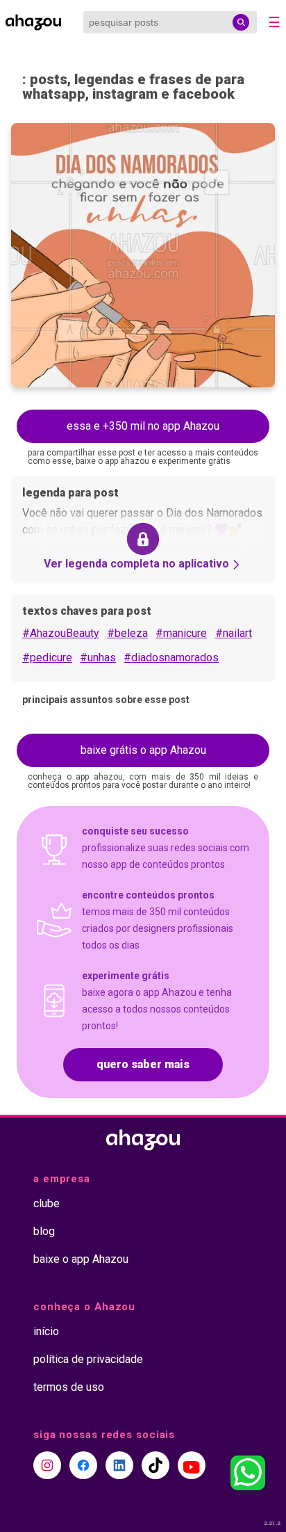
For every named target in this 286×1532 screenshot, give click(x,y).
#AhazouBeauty (60, 633)
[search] (241, 22)
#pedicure (47, 657)
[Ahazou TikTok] (155, 1465)
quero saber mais (143, 1064)
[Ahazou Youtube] (191, 1465)
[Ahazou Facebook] (83, 1465)
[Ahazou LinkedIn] (119, 1465)
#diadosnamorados (171, 657)
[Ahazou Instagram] (47, 1465)
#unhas (98, 657)
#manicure (181, 633)
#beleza (127, 633)
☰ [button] (274, 22)
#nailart (233, 633)
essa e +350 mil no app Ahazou (143, 426)
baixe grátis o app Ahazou (143, 750)
